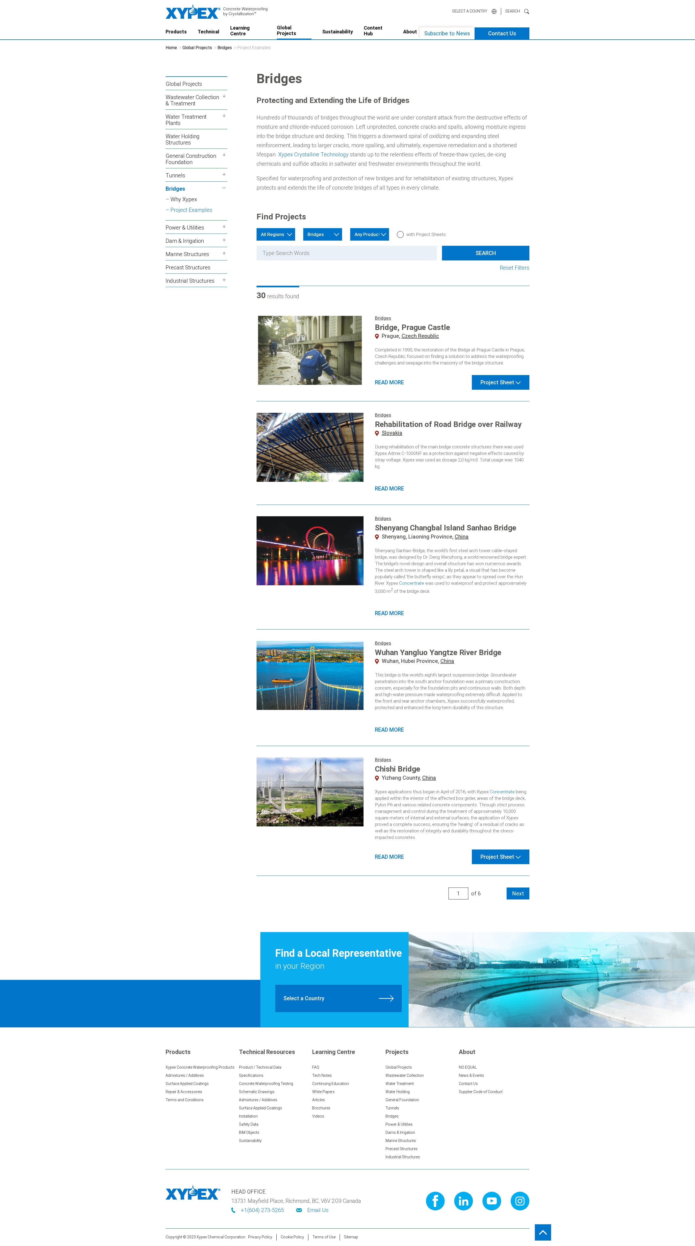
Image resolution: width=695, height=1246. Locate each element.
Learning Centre (240, 31)
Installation (248, 1116)
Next (518, 893)
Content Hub (373, 31)
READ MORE (389, 382)
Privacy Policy (260, 1237)
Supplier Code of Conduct (481, 1092)
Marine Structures (401, 1140)
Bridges (224, 47)
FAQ (315, 1067)
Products (176, 31)
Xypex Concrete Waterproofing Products (200, 1067)
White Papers (323, 1092)
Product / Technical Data (260, 1067)
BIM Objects (249, 1132)
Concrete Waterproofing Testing (266, 1083)
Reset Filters (514, 268)
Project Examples (191, 210)
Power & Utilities (399, 1124)
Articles (318, 1100)
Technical (208, 31)
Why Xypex (183, 199)
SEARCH (512, 11)
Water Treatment (400, 1083)
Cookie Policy (292, 1237)
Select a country (469, 11)
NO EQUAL (468, 1067)
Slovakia (392, 433)
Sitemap (351, 1237)
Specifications (251, 1075)
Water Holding (398, 1092)
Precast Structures (188, 267)
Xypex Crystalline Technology (313, 154)
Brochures (321, 1108)
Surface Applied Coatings (187, 1083)
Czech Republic (420, 336)
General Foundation (402, 1100)
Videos (318, 1116)
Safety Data (248, 1124)
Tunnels (392, 1108)
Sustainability (337, 31)
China (462, 536)
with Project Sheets (426, 234)
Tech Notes (322, 1075)
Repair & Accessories (184, 1092)
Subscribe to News (447, 33)
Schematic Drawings (256, 1092)
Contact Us (502, 33)
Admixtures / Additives (185, 1075)
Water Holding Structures (183, 139)
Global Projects (286, 30)
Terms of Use (324, 1237)
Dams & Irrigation (400, 1132)
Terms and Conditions (185, 1100)
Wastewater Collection (405, 1075)
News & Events (471, 1075)
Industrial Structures (403, 1157)
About (410, 31)
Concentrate (411, 583)
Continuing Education (330, 1083)
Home (171, 47)
